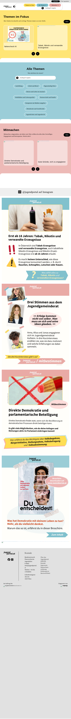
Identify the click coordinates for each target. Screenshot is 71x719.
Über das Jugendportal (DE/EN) (45, 559)
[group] (19, 37)
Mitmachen (54, 5)
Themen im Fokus (29, 5)
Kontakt (43, 563)
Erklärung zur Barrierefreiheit (45, 572)
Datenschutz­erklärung (45, 568)
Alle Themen (41, 5)
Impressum (44, 565)
